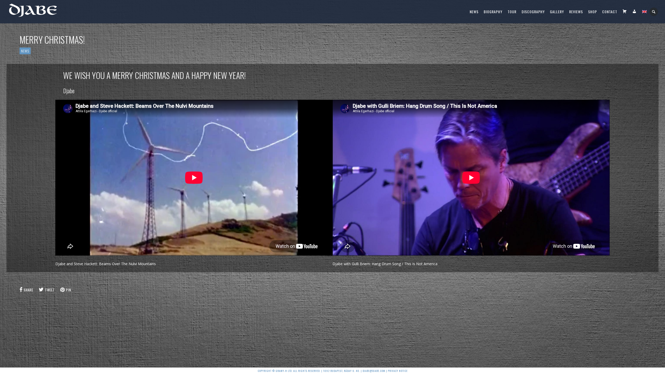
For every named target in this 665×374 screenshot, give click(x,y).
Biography (493, 11)
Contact (609, 11)
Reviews (576, 11)
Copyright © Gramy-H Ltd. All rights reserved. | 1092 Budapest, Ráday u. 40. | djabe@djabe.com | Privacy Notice (333, 371)
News (474, 11)
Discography (533, 11)
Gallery (557, 11)
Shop (592, 11)
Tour (512, 11)
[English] (644, 11)
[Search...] (654, 12)
